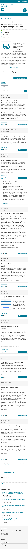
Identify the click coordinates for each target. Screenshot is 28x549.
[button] (14, 72)
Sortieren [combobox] (4, 86)
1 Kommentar (4, 122)
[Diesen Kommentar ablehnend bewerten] (7, 203)
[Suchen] (25, 91)
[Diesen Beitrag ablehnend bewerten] (5, 124)
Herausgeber (4, 528)
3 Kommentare (4, 349)
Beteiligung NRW (7, 5)
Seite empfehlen (5, 545)
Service (3, 539)
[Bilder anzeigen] (6, 304)
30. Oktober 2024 (8, 183)
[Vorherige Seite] (8, 464)
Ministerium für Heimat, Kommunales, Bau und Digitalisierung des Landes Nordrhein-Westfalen (13, 531)
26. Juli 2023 (5, 156)
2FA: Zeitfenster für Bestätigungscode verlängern (14, 499)
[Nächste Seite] (20, 464)
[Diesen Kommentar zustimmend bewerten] (4, 203)
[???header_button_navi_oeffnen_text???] (2, 9)
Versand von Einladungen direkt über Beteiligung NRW (13, 506)
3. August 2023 (6, 131)
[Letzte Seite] (23, 464)
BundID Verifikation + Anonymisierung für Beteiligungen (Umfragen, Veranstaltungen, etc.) (12, 493)
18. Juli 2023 (5, 210)
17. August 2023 (6, 97)
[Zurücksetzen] (23, 91)
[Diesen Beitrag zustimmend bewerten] (2, 124)
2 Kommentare (4, 147)
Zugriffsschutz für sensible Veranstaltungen (13, 512)
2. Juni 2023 (5, 384)
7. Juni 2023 (5, 322)
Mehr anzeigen (14, 67)
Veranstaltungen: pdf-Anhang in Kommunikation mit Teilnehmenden (13, 518)
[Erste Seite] (5, 464)
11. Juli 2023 (5, 293)
